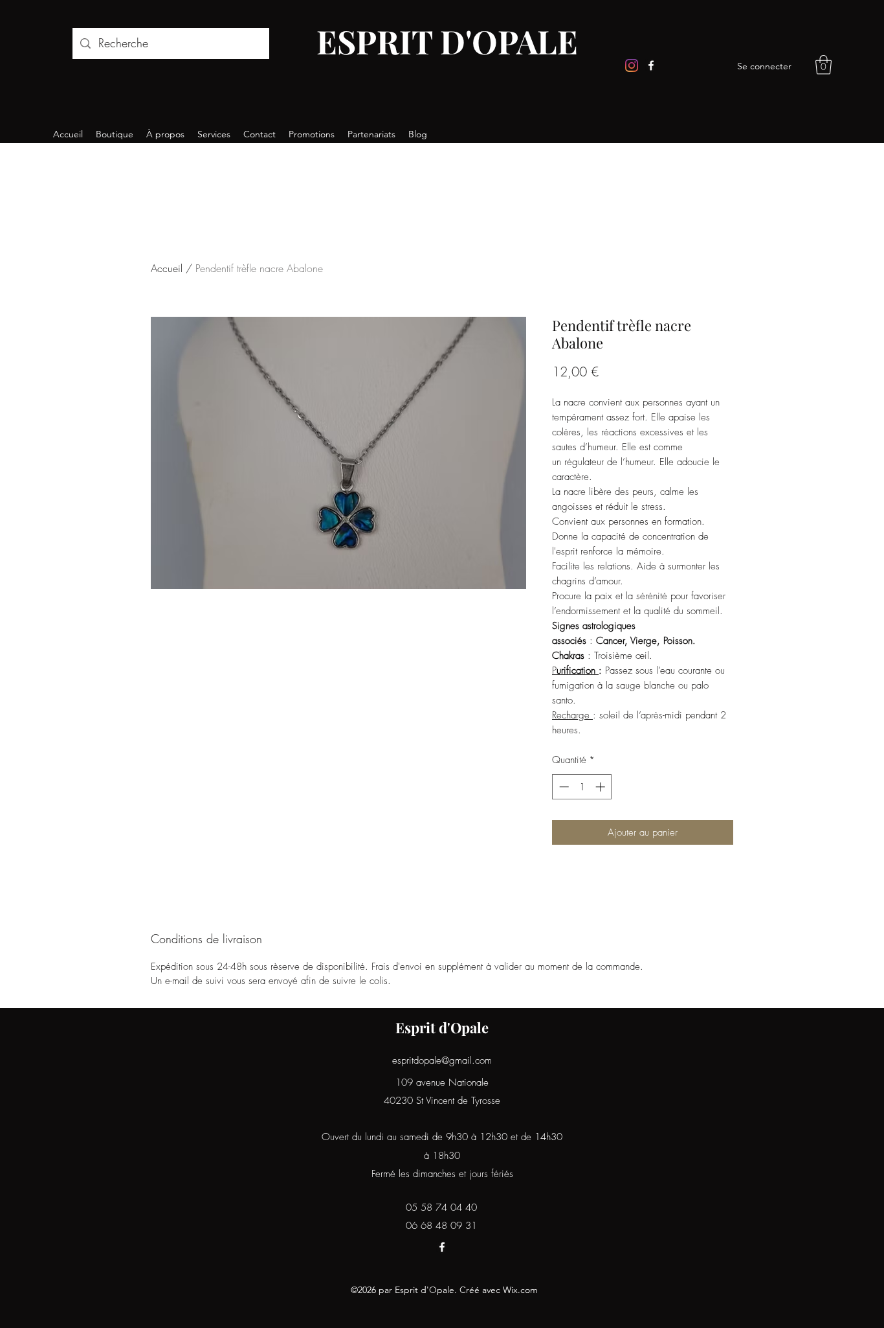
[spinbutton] (582, 787)
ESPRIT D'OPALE (447, 41)
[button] (823, 64)
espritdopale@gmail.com (442, 1060)
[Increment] (601, 787)
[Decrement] (562, 787)
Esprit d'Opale (442, 1027)
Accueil (166, 268)
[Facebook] (651, 65)
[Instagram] (631, 65)
